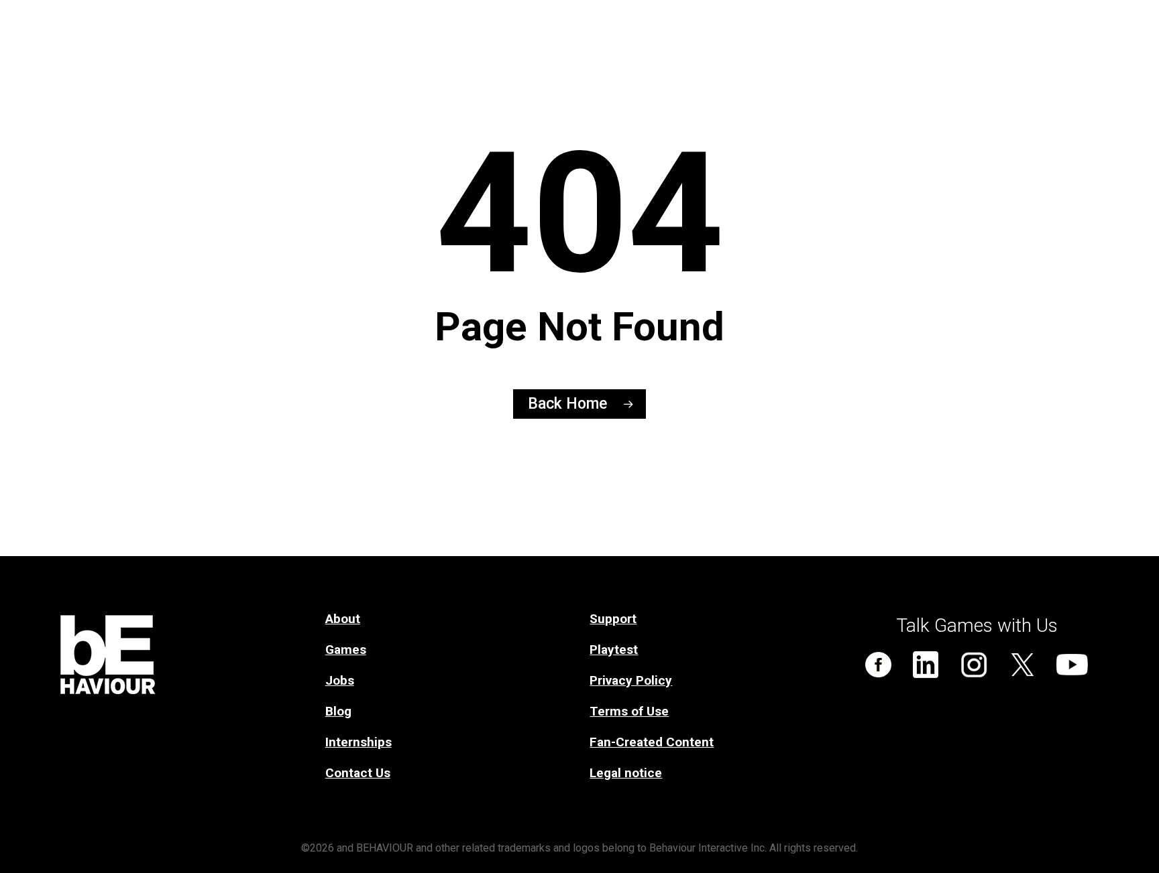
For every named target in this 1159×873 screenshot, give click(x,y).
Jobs (339, 680)
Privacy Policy (631, 680)
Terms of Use (629, 711)
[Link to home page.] (182, 624)
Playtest (614, 649)
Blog (338, 711)
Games (345, 649)
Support (613, 618)
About (342, 618)
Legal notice (626, 773)
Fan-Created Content (652, 742)
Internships (358, 742)
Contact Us (357, 773)
